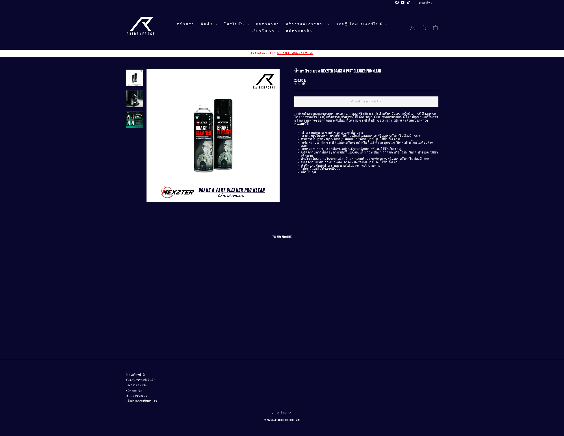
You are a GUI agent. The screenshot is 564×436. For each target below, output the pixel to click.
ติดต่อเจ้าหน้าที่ (135, 374)
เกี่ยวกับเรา (264, 31)
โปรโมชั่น (235, 24)
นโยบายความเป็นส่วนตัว (141, 401)
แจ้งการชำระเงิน (136, 385)
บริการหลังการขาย (306, 24)
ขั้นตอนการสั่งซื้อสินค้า (140, 380)
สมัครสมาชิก (299, 31)
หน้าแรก (185, 24)
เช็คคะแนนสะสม (137, 395)
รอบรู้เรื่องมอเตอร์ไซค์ (360, 24)
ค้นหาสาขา (267, 24)
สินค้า (207, 24)
